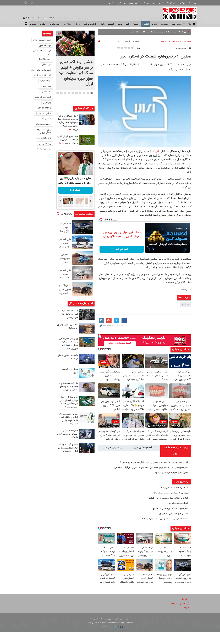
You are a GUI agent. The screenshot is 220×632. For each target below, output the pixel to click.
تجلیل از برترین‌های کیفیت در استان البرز (155, 56)
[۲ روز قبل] (87, 387)
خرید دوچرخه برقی (43, 97)
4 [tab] (80, 93)
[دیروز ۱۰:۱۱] (87, 373)
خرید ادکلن (46, 64)
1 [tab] (91, 93)
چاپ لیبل (47, 102)
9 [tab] (61, 93)
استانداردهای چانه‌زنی (178, 503)
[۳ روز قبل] (87, 448)
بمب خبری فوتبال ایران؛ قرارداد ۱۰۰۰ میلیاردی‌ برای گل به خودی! (67, 140)
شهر (127, 24)
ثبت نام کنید (122, 249)
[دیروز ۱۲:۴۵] (87, 359)
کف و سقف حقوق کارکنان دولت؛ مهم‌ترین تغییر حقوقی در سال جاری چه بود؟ (154, 462)
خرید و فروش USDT (42, 40)
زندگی (111, 24)
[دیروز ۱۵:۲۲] (87, 342)
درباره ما (185, 599)
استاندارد (186, 304)
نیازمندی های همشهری (167, 2)
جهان (154, 24)
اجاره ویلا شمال (44, 59)
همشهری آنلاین (178, 13)
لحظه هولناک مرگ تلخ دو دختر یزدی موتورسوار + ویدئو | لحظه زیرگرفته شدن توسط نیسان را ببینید (67, 122)
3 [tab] (84, 93)
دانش (102, 24)
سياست (164, 24)
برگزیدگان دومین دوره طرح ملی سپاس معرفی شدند (165, 519)
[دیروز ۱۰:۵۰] (87, 140)
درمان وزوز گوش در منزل (69, 371)
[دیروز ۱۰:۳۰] (87, 119)
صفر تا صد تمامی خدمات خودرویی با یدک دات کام (67, 434)
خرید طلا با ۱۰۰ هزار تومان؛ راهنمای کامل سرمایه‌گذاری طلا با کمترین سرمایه (69, 402)
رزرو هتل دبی (45, 143)
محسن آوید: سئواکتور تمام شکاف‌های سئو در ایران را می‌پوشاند (68, 448)
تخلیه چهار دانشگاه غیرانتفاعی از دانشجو (170, 508)
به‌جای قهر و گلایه (179, 32)
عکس (43, 24)
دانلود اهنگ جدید (43, 138)
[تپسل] (101, 219)
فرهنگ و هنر (90, 24)
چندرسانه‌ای (54, 24)
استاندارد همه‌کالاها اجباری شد (174, 488)
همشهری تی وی (135, 2)
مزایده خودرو (45, 81)
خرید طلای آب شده (42, 75)
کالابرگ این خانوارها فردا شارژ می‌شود (171, 472)
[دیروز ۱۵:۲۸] (87, 314)
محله (119, 24)
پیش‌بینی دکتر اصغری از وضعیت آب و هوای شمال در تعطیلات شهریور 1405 (67, 343)
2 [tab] (87, 93)
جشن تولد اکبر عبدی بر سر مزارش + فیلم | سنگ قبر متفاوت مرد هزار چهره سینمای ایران (76, 73)
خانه (190, 24)
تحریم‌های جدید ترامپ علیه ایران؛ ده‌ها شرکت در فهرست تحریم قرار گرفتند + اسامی (151, 467)
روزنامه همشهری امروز (187, 2)
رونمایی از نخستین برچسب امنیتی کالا (171, 493)
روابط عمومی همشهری (117, 2)
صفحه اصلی (186, 41)
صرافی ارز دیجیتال (43, 113)
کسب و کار (31, 24)
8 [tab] (65, 93)
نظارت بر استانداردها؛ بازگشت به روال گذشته (168, 498)
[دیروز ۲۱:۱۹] (75, 43)
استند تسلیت (45, 86)
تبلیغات (186, 607)
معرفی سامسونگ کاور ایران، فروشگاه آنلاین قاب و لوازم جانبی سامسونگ (68, 419)
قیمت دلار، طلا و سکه (179, 603)
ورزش (77, 24)
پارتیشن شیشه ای (43, 124)
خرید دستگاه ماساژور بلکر (42, 52)
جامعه (136, 24)
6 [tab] (72, 93)
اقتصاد (145, 24)
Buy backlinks (44, 108)
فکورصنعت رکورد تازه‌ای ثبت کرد (68, 357)
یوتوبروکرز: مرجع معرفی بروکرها (44, 131)
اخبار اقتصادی (174, 41)
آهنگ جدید (46, 91)
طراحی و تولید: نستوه (108, 626)
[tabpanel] (75, 60)
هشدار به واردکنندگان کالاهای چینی (172, 513)
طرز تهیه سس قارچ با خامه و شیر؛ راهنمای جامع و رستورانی (68, 387)
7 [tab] (68, 93)
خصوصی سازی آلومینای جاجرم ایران (67, 326)
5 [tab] (76, 93)
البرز (157, 151)
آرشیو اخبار (177, 24)
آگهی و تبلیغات (150, 2)
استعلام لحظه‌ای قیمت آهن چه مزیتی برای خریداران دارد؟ (68, 314)
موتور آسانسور (45, 45)
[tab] (175, 451)
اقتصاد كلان (161, 41)
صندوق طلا (46, 118)
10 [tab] (58, 93)
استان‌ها (67, 24)
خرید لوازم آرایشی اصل (41, 70)
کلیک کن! (75, 190)
